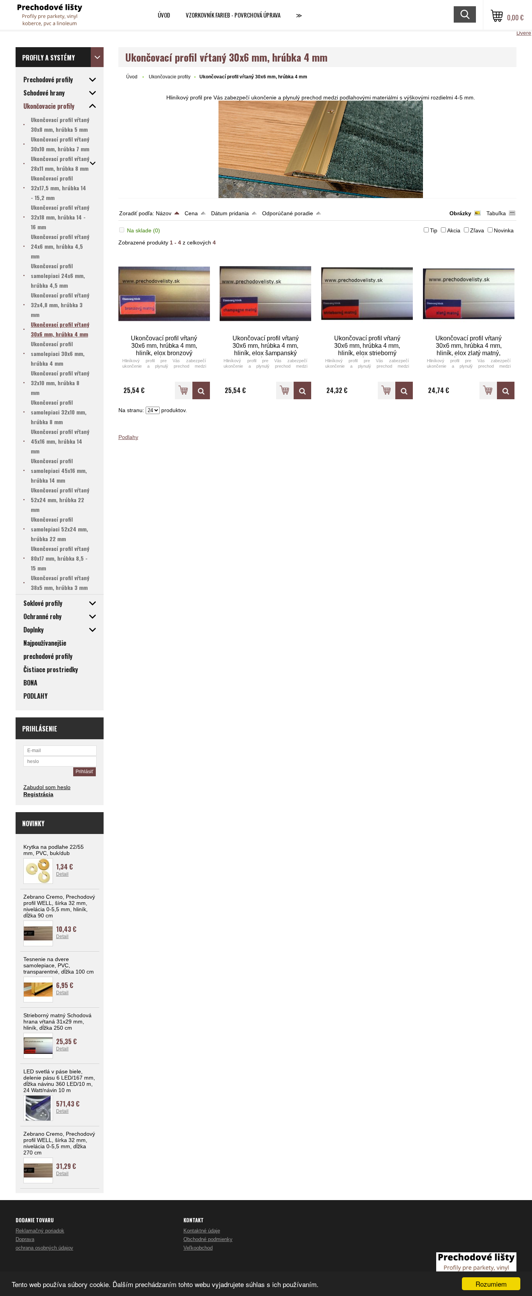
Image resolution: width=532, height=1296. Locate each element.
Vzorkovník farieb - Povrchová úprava (233, 15)
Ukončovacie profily (169, 77)
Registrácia (38, 794)
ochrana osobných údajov (44, 1248)
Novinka (504, 230)
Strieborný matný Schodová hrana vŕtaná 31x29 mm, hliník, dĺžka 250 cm (57, 1021)
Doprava (25, 1239)
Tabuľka (496, 213)
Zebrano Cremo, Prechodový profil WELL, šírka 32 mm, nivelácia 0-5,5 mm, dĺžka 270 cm (59, 1143)
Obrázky (460, 213)
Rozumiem (491, 1284)
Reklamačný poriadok (40, 1231)
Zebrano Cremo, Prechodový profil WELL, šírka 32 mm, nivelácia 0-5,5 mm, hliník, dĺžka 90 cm (59, 906)
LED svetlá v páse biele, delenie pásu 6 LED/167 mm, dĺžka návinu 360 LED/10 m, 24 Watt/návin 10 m (59, 1080)
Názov (163, 213)
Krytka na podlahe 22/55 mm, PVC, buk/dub (53, 850)
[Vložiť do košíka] (183, 390)
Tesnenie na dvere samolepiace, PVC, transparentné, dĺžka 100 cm (58, 965)
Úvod (164, 15)
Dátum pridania (230, 213)
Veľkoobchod (198, 1248)
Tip (433, 230)
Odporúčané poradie (287, 213)
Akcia (453, 230)
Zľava (477, 230)
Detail (62, 874)
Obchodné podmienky (208, 1239)
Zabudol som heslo (46, 787)
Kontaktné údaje (201, 1231)
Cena (191, 213)
